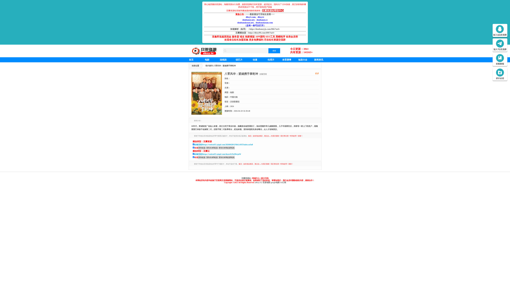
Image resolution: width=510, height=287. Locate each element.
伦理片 (271, 59)
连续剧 (223, 59)
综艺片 (239, 59)
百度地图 (266, 182)
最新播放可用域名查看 (260, 14)
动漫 (255, 59)
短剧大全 (302, 59)
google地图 (275, 182)
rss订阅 (283, 182)
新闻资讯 (318, 59)
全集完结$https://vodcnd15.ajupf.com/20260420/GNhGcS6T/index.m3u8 (223, 145)
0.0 (317, 73)
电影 (207, 59)
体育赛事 (286, 59)
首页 (191, 59)
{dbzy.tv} (258, 182)
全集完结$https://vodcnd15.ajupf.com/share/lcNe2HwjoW (217, 154)
